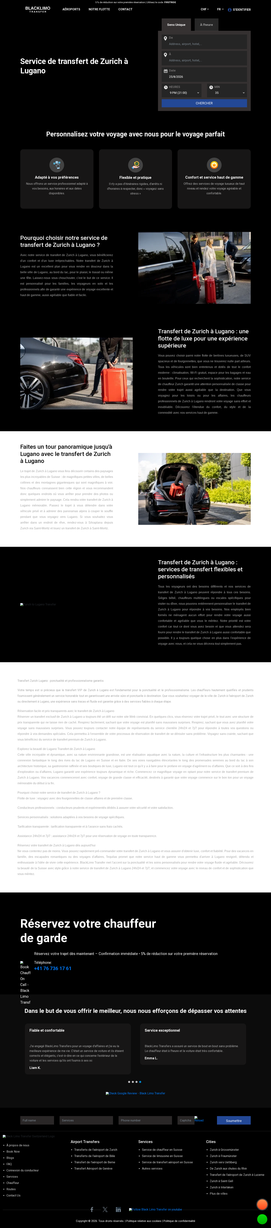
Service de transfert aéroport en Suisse (167, 1162)
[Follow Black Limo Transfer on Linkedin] (118, 1209)
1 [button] (130, 1083)
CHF (203, 9)
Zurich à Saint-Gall (221, 1181)
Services (12, 1176)
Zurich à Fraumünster (223, 1156)
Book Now (13, 1151)
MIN (217, 87)
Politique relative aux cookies (143, 1221)
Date (172, 70)
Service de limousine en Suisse (162, 1156)
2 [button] (134, 1083)
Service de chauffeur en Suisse (162, 1149)
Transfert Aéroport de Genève (93, 1168)
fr (219, 9)
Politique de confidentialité (179, 1221)
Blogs (10, 1158)
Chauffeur (12, 1183)
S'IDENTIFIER (242, 9)
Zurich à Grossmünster (224, 1149)
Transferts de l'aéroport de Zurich (95, 1149)
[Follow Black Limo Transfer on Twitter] (105, 1209)
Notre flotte (99, 9)
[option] (78, 1049)
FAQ (9, 1164)
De (171, 37)
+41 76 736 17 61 (53, 968)
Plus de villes (218, 1193)
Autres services (152, 1168)
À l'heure (206, 25)
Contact (125, 9)
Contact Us (13, 1195)
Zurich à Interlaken (221, 1187)
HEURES (174, 87)
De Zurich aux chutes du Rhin (228, 1168)
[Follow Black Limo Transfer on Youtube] (155, 1209)
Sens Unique (176, 25)
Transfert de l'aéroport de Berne (94, 1162)
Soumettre (234, 1121)
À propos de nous (17, 1145)
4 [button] (141, 1083)
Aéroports (71, 9)
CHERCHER (204, 103)
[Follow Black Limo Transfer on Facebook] (91, 1209)
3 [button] (137, 1083)
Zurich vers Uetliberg (223, 1162)
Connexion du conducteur (22, 1170)
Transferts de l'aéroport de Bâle (94, 1156)
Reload (199, 1120)
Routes (11, 1189)
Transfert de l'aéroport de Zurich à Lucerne (237, 1175)
